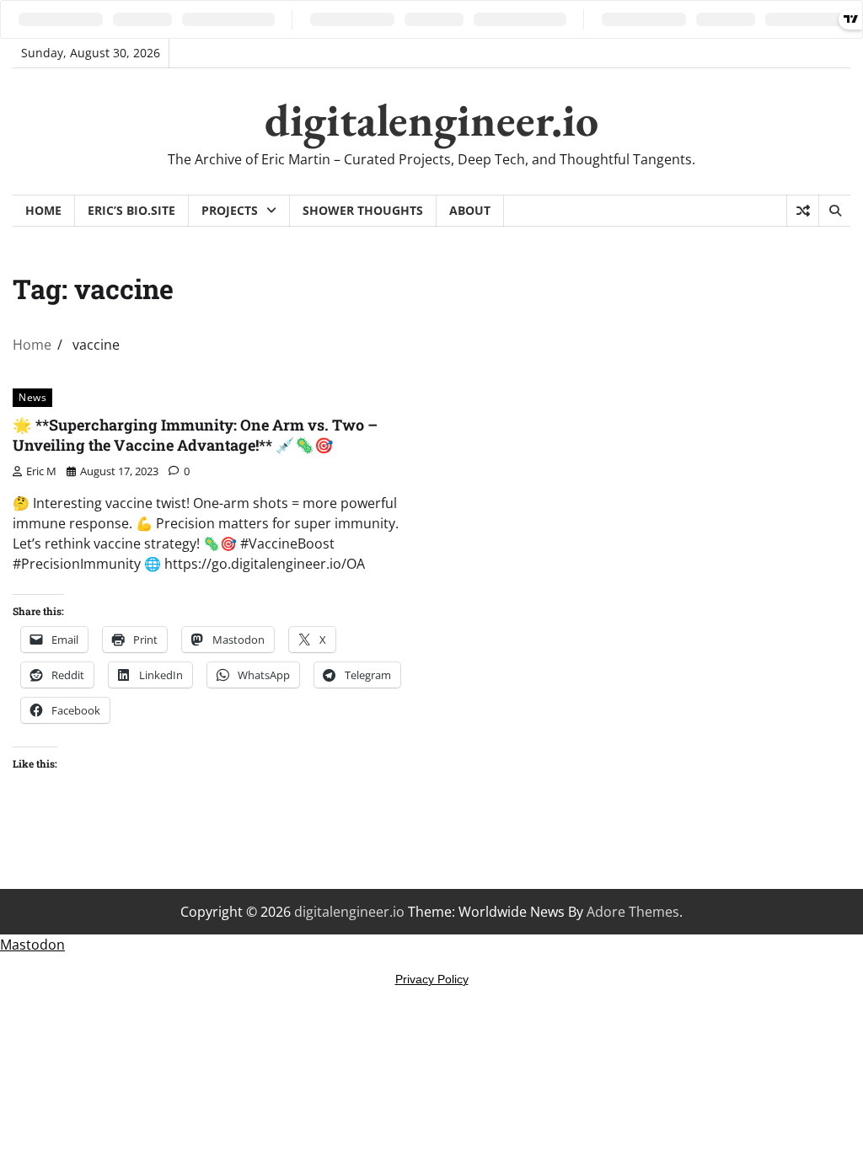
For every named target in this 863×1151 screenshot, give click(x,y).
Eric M (41, 471)
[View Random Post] (802, 211)
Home (43, 210)
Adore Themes (633, 911)
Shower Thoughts (363, 210)
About (469, 210)
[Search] (834, 211)
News (32, 397)
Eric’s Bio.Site (131, 210)
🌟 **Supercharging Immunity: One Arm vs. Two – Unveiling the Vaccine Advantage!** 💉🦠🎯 (195, 434)
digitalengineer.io (431, 119)
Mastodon (32, 944)
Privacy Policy (432, 979)
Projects (229, 210)
